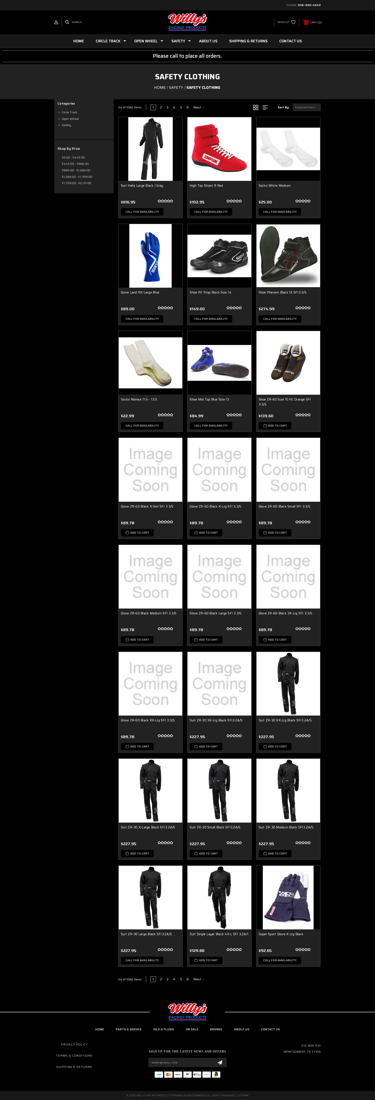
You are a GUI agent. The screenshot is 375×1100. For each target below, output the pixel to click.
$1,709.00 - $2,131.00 (76, 183)
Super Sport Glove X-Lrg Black (281, 934)
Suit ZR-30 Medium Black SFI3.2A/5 (286, 827)
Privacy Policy (74, 1044)
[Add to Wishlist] (173, 137)
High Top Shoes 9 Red (206, 185)
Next (197, 107)
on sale (192, 1029)
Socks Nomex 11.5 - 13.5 (139, 399)
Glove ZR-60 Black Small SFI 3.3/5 (284, 506)
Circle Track (108, 41)
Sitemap (243, 1095)
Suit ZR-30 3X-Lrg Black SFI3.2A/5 (216, 720)
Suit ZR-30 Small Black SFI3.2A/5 (215, 827)
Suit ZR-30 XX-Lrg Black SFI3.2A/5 (285, 720)
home (99, 1029)
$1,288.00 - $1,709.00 (77, 176)
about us (241, 1029)
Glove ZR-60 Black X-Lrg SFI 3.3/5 (215, 506)
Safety (178, 41)
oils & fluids (163, 1029)
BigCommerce (197, 1095)
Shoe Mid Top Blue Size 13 (209, 399)
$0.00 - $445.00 (73, 157)
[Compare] (173, 148)
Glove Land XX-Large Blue (140, 292)
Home (78, 41)
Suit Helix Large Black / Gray (142, 185)
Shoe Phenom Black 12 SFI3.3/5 (282, 292)
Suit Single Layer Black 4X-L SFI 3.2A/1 (219, 934)
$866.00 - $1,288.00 (76, 170)
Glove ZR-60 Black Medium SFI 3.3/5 (149, 613)
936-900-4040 (309, 5)
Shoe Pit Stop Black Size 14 (210, 292)
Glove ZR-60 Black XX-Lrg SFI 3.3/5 (148, 720)
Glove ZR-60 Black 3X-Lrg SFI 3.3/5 (285, 613)
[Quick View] (173, 126)
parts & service (128, 1029)
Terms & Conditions (74, 1055)
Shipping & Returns (248, 41)
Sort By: (283, 107)
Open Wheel (146, 41)
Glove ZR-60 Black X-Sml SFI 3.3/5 (147, 506)
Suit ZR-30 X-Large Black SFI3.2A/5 (148, 827)
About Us (208, 41)
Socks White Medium (275, 185)
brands (216, 1029)
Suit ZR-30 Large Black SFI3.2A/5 (146, 934)
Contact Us (290, 41)
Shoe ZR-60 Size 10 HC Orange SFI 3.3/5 (285, 402)
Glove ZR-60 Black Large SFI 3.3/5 (216, 613)
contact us (270, 1029)
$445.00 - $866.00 (75, 163)
